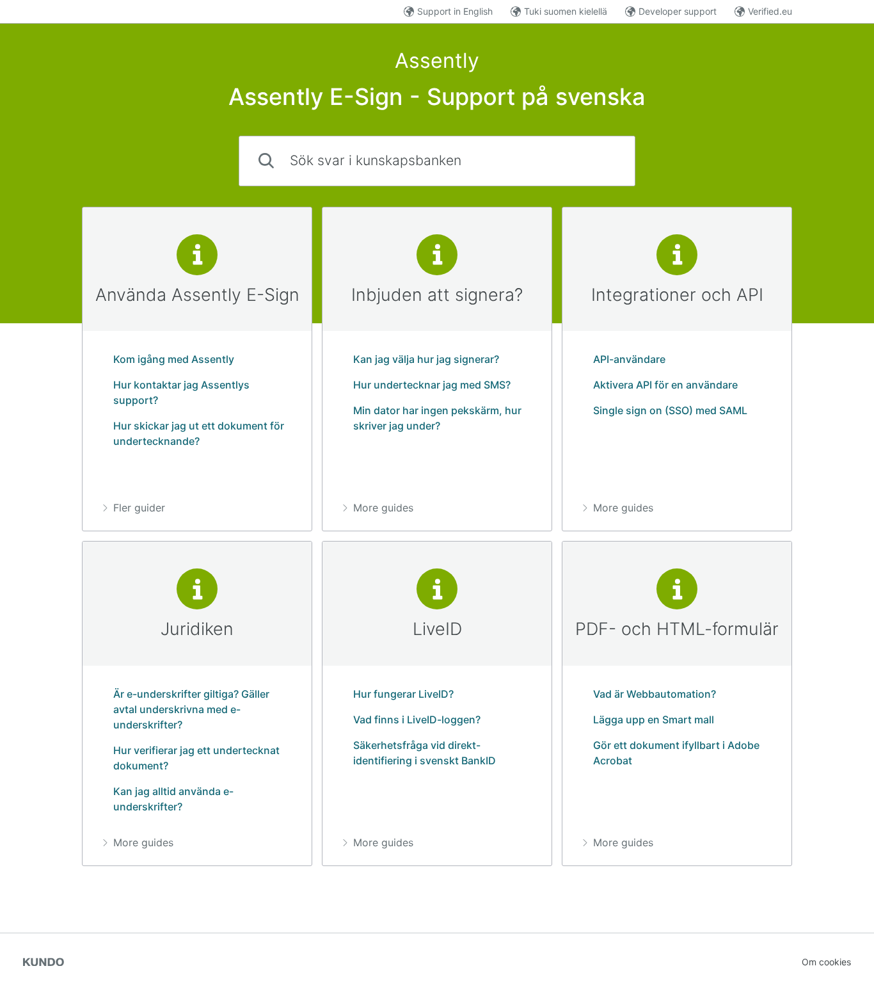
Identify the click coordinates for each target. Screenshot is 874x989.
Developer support (678, 11)
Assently (437, 60)
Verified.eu (770, 11)
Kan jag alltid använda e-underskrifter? (173, 799)
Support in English (455, 11)
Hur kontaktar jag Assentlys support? (181, 392)
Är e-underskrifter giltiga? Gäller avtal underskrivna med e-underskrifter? (191, 709)
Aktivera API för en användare (665, 384)
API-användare (629, 359)
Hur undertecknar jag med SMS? (432, 384)
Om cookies (826, 961)
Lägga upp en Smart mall (653, 719)
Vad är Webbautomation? (654, 693)
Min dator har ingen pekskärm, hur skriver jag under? (437, 418)
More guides (383, 507)
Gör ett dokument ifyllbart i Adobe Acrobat (676, 753)
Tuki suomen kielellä (565, 11)
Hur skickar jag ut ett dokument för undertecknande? (198, 433)
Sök (604, 160)
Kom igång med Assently (173, 359)
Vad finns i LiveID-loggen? (417, 719)
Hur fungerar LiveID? (403, 693)
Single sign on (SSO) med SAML (670, 410)
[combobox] (437, 161)
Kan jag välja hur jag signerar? (426, 359)
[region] (197, 369)
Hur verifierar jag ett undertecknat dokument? (196, 758)
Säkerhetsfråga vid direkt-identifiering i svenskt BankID (424, 753)
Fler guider (139, 507)
